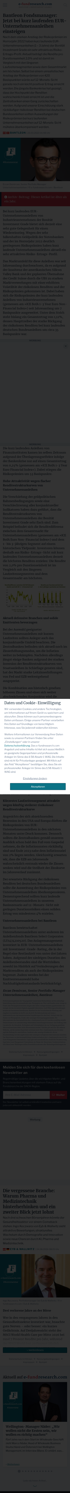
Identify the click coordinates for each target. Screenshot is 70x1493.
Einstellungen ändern (35, 778)
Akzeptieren (38, 786)
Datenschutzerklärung (17, 745)
